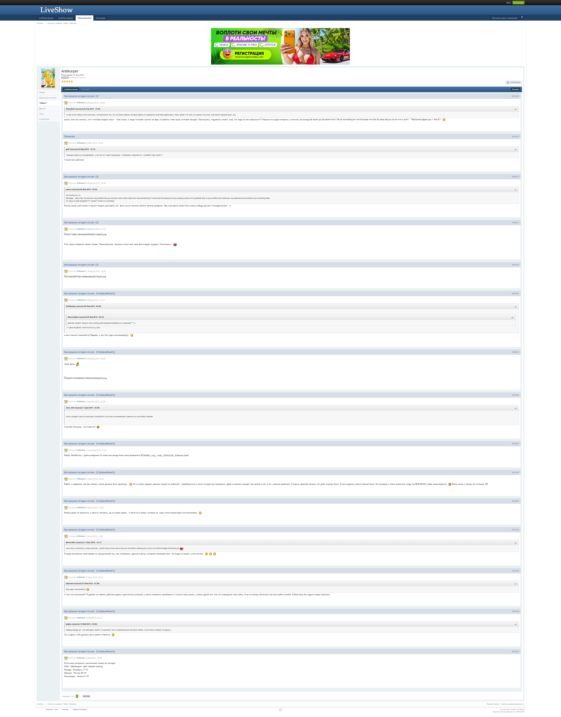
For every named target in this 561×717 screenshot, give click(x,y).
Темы (41, 113)
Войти (508, 2)
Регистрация (518, 2)
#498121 (515, 223)
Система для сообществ (509, 709)
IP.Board (521, 709)
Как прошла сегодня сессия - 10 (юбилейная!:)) (89, 293)
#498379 (515, 177)
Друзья (42, 108)
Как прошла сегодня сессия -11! (81, 96)
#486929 (515, 352)
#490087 (515, 294)
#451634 (515, 530)
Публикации (514, 82)
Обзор (42, 92)
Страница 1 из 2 (68, 696)
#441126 (515, 571)
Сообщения (44, 119)
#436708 (515, 611)
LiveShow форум (46, 18)
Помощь (65, 709)
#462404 (515, 472)
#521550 (515, 96)
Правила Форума (493, 704)
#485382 (515, 395)
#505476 (515, 137)
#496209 (515, 265)
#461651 (515, 501)
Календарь (101, 18)
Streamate (69, 136)
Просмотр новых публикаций (504, 18)
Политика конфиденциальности (512, 704)
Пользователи (84, 18)
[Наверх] (280, 710)
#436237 (515, 652)
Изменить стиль (52, 709)
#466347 (515, 444)
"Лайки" (43, 103)
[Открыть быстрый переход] (522, 17)
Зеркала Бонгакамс (80, 709)
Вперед (86, 696)
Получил (515, 89)
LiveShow (40, 704)
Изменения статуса (47, 97)
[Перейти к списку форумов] (56, 9)
